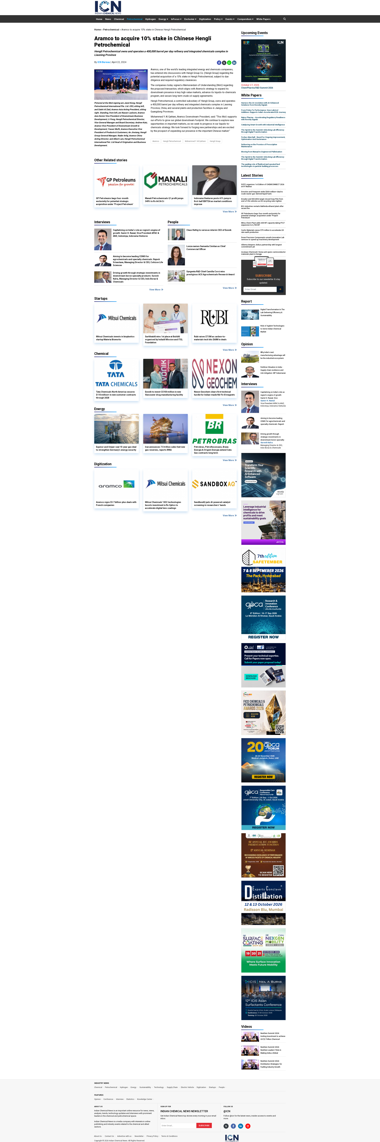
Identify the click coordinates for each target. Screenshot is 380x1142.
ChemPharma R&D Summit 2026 (257, 86)
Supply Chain (172, 1087)
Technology (159, 1087)
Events (229, 19)
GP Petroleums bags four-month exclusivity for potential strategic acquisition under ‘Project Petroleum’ (114, 201)
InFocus (175, 19)
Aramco (155, 141)
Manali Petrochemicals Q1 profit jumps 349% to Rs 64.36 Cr (164, 199)
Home (99, 19)
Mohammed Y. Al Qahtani (195, 141)
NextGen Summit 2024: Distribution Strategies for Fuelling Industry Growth (271, 1064)
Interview (120, 1099)
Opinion (97, 1099)
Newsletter (139, 1136)
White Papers (263, 19)
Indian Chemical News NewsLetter (184, 1111)
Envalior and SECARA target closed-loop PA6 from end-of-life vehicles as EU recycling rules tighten (262, 200)
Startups (212, 1087)
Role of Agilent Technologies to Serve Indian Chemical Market (272, 329)
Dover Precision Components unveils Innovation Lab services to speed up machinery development (262, 238)
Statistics (130, 1099)
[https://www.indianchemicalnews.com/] (240, 1138)
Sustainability (145, 1087)
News (108, 19)
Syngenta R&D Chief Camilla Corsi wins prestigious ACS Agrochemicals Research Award (210, 273)
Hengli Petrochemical (172, 141)
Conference (108, 1099)
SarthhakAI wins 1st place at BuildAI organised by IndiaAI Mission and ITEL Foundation (164, 339)
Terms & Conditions (169, 1136)
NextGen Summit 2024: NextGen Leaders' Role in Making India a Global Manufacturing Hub (271, 1050)
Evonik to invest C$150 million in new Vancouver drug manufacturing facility (164, 393)
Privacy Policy (152, 1136)
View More (229, 211)
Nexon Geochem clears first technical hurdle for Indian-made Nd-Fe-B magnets (214, 393)
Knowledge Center (144, 1099)
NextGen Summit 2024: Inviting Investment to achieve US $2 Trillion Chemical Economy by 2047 (273, 1036)
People (173, 222)
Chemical (119, 19)
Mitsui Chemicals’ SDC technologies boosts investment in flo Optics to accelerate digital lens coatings (163, 505)
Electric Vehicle (187, 1087)
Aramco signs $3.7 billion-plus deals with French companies (116, 503)
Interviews (102, 222)
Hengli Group (215, 141)
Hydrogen (150, 19)
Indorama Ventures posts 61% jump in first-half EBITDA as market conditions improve (213, 201)
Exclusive (189, 19)
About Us (98, 1136)
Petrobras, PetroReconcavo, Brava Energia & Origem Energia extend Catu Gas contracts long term (213, 450)
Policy (217, 19)
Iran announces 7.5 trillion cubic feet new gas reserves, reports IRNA (165, 448)
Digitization (205, 19)
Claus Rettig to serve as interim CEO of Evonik (208, 230)
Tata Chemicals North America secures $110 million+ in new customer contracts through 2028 (116, 395)
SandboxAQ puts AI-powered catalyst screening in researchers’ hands (212, 503)
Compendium (244, 19)
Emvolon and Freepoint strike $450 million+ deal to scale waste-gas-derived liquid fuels (262, 193)
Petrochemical (134, 19)
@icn (227, 1111)
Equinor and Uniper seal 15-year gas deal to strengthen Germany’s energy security (116, 448)
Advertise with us (124, 1136)
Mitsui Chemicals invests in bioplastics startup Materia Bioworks (115, 338)
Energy (163, 19)
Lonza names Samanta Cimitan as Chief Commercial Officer (205, 247)
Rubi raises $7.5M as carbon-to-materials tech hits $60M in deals (210, 338)
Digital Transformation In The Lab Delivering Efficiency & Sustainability (273, 312)
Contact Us (109, 1136)
